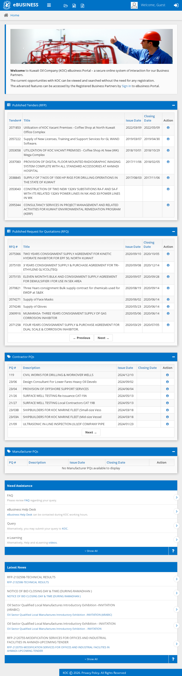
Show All (92, 551)
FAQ (27, 500)
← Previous (81, 338)
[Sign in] (176, 5)
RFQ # (13, 246)
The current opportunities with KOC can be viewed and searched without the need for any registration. (82, 80)
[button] (22, 46)
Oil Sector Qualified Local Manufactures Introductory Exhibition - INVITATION (54, 628)
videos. (53, 542)
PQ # (12, 368)
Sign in (127, 86)
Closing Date (149, 118)
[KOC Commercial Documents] (66, 5)
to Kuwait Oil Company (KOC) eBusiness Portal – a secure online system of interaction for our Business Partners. (89, 72)
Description (31, 368)
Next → (103, 338)
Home (14, 15)
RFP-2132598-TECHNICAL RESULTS (28, 582)
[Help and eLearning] (74, 5)
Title (27, 120)
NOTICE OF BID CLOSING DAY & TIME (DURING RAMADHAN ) (44, 596)
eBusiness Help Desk (19, 514)
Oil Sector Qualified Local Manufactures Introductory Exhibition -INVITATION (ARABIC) (59, 614)
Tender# (15, 120)
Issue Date (133, 120)
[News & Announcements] (82, 5)
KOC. (65, 528)
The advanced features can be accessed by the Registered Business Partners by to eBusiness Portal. (84, 86)
